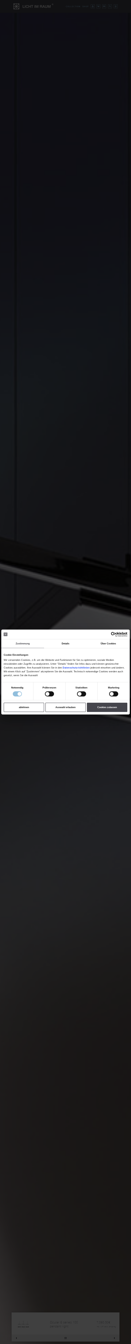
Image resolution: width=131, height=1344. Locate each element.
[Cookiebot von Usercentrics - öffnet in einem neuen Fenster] (113, 634)
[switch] (49, 693)
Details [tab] (65, 643)
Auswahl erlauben (65, 707)
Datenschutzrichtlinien (76, 667)
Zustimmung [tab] (23, 643)
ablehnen (24, 707)
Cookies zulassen (107, 707)
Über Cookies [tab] (108, 643)
